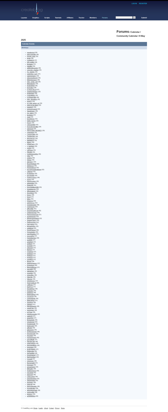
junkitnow (30, 292)
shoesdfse (30, 275)
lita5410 (29, 249)
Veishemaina (31, 380)
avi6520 (29, 244)
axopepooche (31, 216)
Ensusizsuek (31, 333)
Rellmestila (30, 351)
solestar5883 (31, 124)
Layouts (24, 18)
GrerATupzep (31, 230)
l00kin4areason (32, 80)
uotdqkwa (30, 228)
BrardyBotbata (31, 164)
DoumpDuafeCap (32, 210)
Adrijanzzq (30, 166)
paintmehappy (31, 76)
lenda (28, 58)
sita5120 (29, 316)
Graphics (35, 18)
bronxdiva (30, 87)
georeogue (30, 310)
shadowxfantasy (32, 91)
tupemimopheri (31, 378)
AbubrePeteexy (32, 263)
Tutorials (58, 18)
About (46, 408)
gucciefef (30, 269)
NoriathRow (31, 289)
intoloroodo (30, 326)
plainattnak (30, 271)
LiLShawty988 (31, 97)
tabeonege (30, 330)
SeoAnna (30, 302)
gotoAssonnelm (32, 314)
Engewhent (30, 265)
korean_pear (31, 56)
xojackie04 (30, 132)
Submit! (144, 18)
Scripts (47, 18)
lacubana (30, 115)
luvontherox (31, 119)
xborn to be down (32, 105)
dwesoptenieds (32, 386)
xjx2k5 (29, 148)
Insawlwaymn (31, 189)
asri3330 (30, 246)
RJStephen (30, 173)
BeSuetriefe (30, 320)
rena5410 (30, 251)
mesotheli (30, 372)
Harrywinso (30, 224)
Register (143, 3)
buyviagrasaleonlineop (34, 169)
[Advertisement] (69, 30)
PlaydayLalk (31, 341)
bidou (28, 199)
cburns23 (30, 128)
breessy (29, 394)
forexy (29, 195)
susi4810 (30, 259)
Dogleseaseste (32, 331)
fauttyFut (30, 287)
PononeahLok (31, 167)
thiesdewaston (31, 306)
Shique (29, 160)
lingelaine (30, 64)
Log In (134, 3)
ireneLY (29, 101)
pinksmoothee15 (32, 78)
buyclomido (30, 175)
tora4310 (30, 257)
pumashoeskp (31, 337)
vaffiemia (30, 285)
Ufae (28, 156)
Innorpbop (30, 347)
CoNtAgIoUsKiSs (32, 154)
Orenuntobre (31, 232)
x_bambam (30, 146)
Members (93, 18)
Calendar (135, 32)
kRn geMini (30, 62)
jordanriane (30, 93)
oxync (29, 179)
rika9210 (30, 255)
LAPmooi (30, 150)
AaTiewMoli (30, 353)
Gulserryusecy (32, 177)
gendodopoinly (31, 205)
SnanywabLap (31, 283)
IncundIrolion (31, 388)
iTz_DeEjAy (31, 72)
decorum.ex (31, 138)
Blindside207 (31, 83)
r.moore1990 (31, 134)
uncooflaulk (30, 339)
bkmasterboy (31, 226)
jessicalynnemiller (32, 126)
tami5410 (30, 253)
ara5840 (29, 240)
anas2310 (30, 318)
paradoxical (30, 52)
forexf (29, 197)
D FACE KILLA (31, 89)
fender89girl (31, 85)
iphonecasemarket (33, 218)
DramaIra (30, 291)
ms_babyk (30, 113)
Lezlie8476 (30, 60)
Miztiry (29, 142)
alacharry (30, 162)
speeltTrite (30, 308)
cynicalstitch (31, 95)
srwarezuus (31, 206)
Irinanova (30, 201)
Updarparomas (32, 212)
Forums (105, 18)
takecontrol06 (31, 54)
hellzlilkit (29, 66)
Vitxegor (29, 279)
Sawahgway (31, 111)
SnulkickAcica (31, 370)
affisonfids (30, 208)
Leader (41, 408)
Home (35, 408)
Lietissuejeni (31, 376)
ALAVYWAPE (31, 349)
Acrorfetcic (30, 193)
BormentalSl (31, 363)
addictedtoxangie (32, 68)
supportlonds (31, 298)
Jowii (28, 117)
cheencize (30, 361)
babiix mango (31, 121)
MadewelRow (31, 294)
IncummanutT (31, 355)
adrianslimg (30, 183)
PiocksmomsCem (32, 214)
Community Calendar (127, 36)
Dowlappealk (31, 324)
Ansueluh (30, 335)
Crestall (29, 359)
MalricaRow (31, 300)
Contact (51, 408)
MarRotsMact (31, 357)
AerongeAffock (31, 345)
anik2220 (30, 247)
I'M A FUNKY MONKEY (34, 130)
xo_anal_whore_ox (33, 103)
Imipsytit (29, 384)
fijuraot (29, 261)
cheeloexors (31, 281)
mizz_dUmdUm (32, 99)
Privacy (57, 408)
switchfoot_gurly (32, 74)
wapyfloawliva (31, 234)
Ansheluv (30, 382)
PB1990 (29, 152)
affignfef (29, 328)
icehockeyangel (32, 109)
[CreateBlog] (32, 8)
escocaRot (30, 236)
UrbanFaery (31, 144)
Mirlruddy (30, 369)
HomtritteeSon (31, 238)
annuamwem (31, 367)
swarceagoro (31, 343)
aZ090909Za (31, 396)
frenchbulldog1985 (33, 187)
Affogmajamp (31, 191)
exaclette (30, 273)
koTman (29, 312)
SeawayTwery (31, 220)
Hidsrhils (30, 277)
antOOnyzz (31, 203)
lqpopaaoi (30, 365)
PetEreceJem (31, 222)
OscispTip (30, 296)
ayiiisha (29, 158)
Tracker (81, 18)
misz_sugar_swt (32, 81)
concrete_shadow (32, 70)
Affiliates (70, 18)
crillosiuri (30, 171)
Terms (63, 408)
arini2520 (30, 242)
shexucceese (31, 181)
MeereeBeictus (32, 267)
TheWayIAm (31, 136)
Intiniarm (29, 304)
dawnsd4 (30, 374)
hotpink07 (30, 107)
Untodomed (30, 322)
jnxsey (29, 123)
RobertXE (30, 185)
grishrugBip (30, 392)
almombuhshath (32, 390)
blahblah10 (30, 140)
